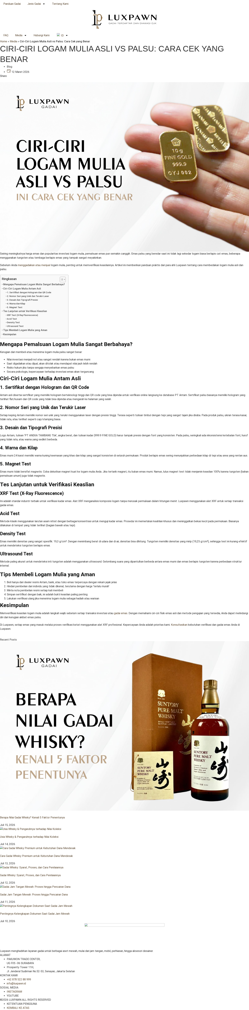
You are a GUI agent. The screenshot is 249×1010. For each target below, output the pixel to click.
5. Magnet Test (14, 307)
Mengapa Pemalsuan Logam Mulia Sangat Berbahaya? (34, 284)
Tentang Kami (60, 3)
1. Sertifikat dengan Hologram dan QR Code (29, 292)
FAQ (5, 35)
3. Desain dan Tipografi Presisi (22, 300)
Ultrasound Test (15, 326)
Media (18, 35)
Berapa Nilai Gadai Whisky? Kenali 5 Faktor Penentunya (32, 817)
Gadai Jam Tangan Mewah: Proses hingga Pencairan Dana (34, 894)
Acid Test (12, 319)
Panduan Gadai (12, 3)
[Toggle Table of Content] (61, 279)
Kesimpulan (9, 334)
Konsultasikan (179, 624)
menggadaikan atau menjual (34, 265)
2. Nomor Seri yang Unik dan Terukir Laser (28, 296)
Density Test (13, 322)
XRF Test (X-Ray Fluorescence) (22, 315)
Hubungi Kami (41, 35)
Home (3, 41)
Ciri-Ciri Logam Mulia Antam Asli (22, 288)
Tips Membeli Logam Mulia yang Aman (25, 330)
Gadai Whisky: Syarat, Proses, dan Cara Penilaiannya (30, 875)
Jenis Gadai (34, 3)
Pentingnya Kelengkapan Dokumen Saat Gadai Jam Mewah (35, 913)
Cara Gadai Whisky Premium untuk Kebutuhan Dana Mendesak (36, 856)
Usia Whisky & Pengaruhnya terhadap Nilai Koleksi (29, 836)
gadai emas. (121, 613)
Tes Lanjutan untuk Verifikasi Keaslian (25, 311)
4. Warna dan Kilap (16, 303)
